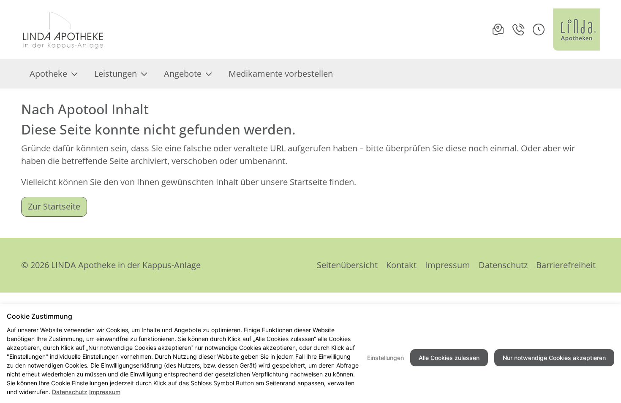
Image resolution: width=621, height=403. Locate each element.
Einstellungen (385, 357)
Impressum (447, 265)
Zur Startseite (54, 206)
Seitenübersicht (347, 265)
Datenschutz (503, 265)
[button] (539, 29)
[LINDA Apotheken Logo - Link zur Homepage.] (576, 29)
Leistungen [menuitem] (115, 73)
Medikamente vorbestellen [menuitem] (281, 73)
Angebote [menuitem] (183, 73)
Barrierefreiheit (566, 265)
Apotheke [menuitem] (48, 73)
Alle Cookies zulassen (449, 357)
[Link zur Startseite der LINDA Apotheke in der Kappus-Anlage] (63, 29)
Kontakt (401, 265)
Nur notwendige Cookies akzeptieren (554, 357)
